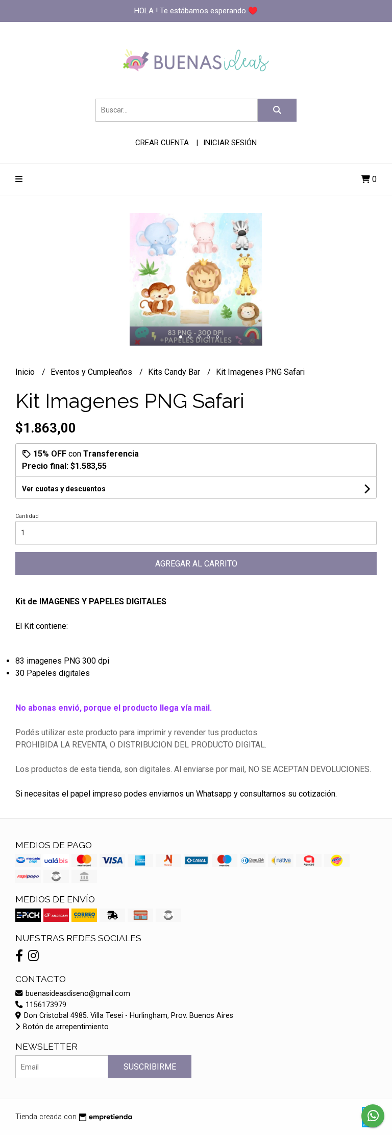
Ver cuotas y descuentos (64, 489)
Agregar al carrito (196, 564)
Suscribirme (150, 1067)
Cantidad (27, 516)
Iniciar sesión (230, 142)
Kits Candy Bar (175, 372)
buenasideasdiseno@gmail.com (76, 993)
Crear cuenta (162, 142)
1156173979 (44, 1005)
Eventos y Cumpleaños (92, 372)
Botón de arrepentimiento (65, 1027)
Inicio (26, 372)
